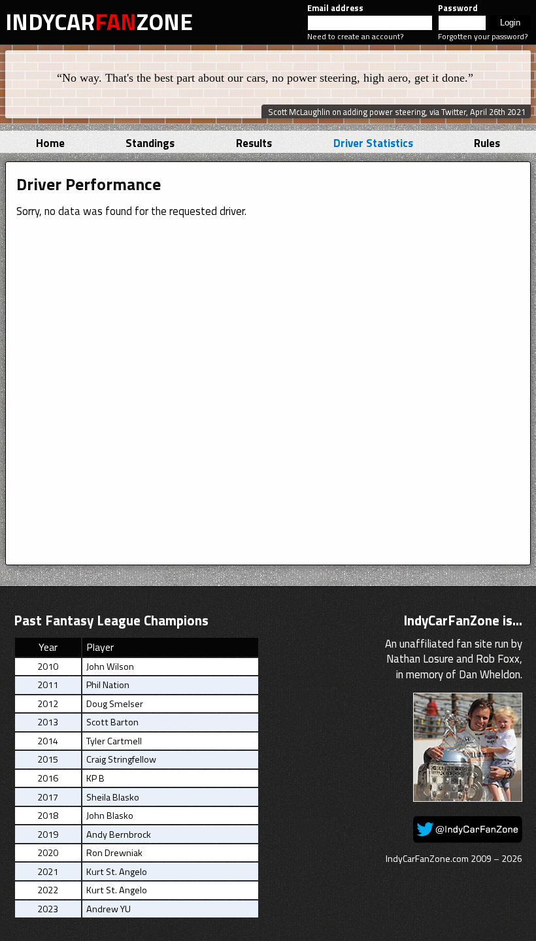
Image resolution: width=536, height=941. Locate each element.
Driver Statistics (373, 143)
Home (50, 143)
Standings (150, 143)
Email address (335, 8)
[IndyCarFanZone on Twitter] (467, 839)
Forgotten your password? (483, 36)
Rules (487, 143)
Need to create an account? (355, 36)
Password (458, 8)
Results (254, 143)
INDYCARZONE (99, 21)
